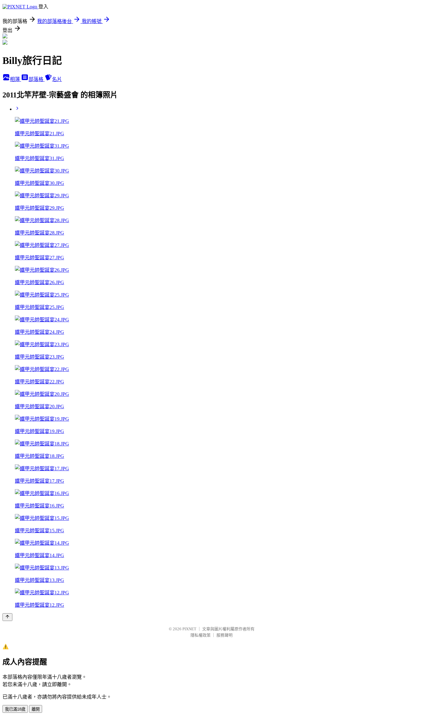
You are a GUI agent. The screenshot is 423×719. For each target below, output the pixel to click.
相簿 (15, 79)
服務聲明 (224, 635)
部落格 (36, 79)
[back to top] (7, 617)
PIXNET (189, 629)
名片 (57, 79)
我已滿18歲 (15, 709)
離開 (36, 709)
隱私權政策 (200, 635)
